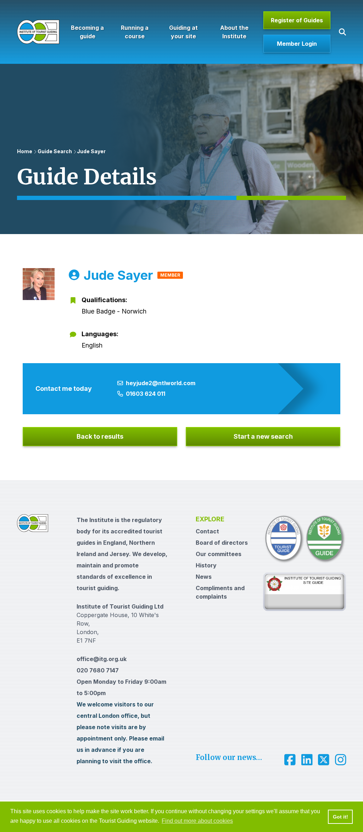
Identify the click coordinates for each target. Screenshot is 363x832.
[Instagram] (340, 759)
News (204, 576)
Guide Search (55, 151)
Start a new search (263, 436)
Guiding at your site (183, 32)
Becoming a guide (87, 32)
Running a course (135, 32)
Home (24, 151)
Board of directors (222, 542)
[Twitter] (323, 759)
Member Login (297, 43)
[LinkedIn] (307, 759)
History (206, 565)
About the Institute (234, 32)
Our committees (218, 554)
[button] (342, 32)
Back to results (100, 436)
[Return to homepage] (38, 32)
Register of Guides (297, 20)
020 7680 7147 (98, 670)
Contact (207, 531)
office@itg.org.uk (102, 658)
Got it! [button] (340, 817)
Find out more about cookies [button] (197, 821)
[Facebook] (290, 759)
